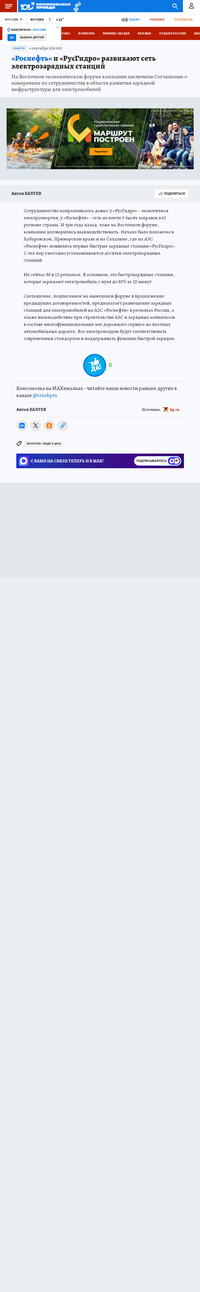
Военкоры (86, 33)
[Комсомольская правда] (45, 6)
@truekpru (45, 395)
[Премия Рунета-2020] (75, 6)
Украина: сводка (116, 33)
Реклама (157, 19)
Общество (19, 48)
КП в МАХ (144, 33)
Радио (134, 19)
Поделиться (174, 193)
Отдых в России (172, 33)
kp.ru (175, 409)
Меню (8, 6)
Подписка (183, 19)
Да (12, 37)
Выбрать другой (32, 37)
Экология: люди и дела (43, 443)
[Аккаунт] (191, 6)
